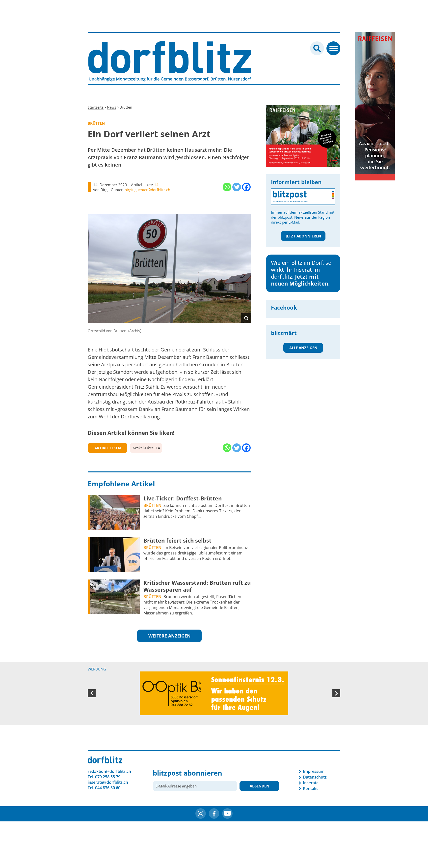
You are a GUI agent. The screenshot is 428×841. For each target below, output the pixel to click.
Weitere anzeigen (169, 636)
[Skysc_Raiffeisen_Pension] (375, 105)
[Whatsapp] (227, 187)
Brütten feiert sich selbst (177, 540)
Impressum (313, 772)
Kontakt (310, 789)
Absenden (259, 786)
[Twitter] (236, 187)
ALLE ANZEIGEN (303, 347)
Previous (92, 694)
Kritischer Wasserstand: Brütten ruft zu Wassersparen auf (197, 586)
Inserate (311, 783)
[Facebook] (246, 187)
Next (336, 694)
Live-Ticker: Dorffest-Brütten (182, 498)
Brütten (152, 505)
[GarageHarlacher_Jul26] (303, 130)
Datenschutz (315, 778)
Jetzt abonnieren (303, 235)
